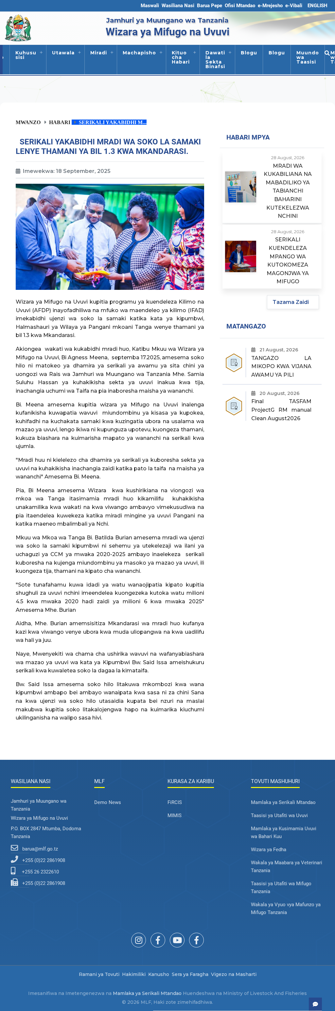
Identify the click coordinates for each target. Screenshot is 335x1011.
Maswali (150, 6)
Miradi (98, 53)
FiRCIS (175, 802)
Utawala (63, 53)
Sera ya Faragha (190, 974)
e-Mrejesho (270, 6)
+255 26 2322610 (40, 872)
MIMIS (175, 815)
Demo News (107, 802)
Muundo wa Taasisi (307, 57)
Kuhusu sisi (25, 55)
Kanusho (158, 974)
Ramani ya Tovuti (99, 974)
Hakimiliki (134, 974)
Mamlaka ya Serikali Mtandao (283, 802)
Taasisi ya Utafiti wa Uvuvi (279, 815)
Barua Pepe (209, 6)
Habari (59, 122)
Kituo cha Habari (181, 57)
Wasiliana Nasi (178, 6)
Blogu (249, 53)
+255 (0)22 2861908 (43, 860)
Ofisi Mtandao (240, 6)
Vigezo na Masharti (233, 974)
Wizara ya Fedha (268, 849)
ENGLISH (317, 6)
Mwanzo (28, 122)
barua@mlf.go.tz (40, 849)
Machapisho (139, 53)
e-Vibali (293, 6)
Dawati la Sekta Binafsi (215, 59)
